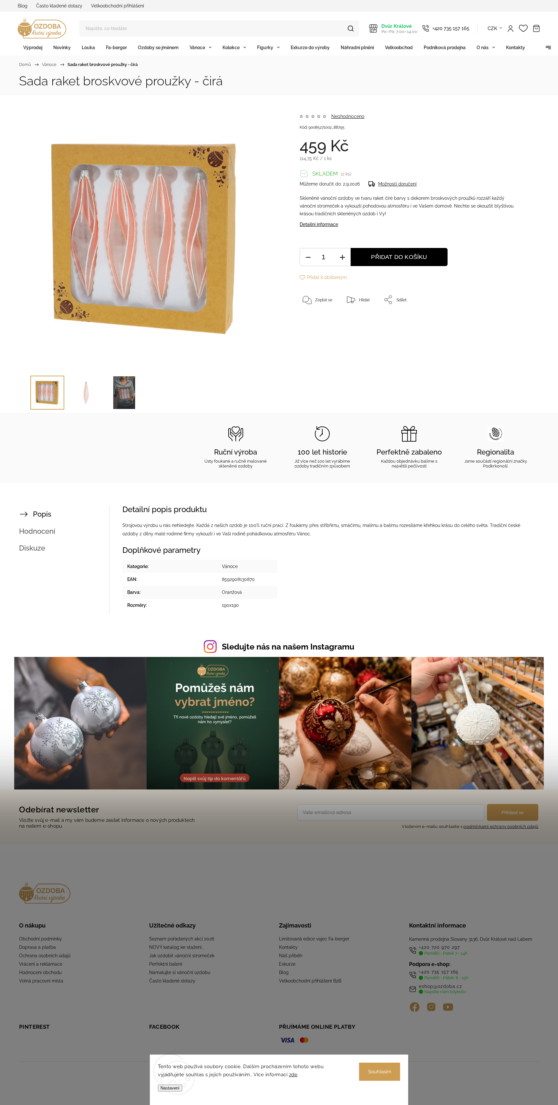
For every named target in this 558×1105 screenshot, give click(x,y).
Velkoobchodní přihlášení (117, 5)
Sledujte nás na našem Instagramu (288, 646)
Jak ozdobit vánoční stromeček (181, 955)
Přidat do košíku (399, 257)
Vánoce (230, 566)
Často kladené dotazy (59, 5)
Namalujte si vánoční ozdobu (179, 972)
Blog (22, 5)
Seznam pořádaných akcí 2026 (181, 938)
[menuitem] (32, 47)
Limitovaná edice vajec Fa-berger (314, 938)
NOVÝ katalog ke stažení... (176, 947)
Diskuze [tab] (32, 548)
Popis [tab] (42, 514)
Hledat (351, 28)
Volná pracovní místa (41, 980)
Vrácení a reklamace (40, 964)
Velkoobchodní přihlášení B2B (310, 980)
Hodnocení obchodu (40, 972)
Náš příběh (290, 955)
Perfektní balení (165, 964)
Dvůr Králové (399, 28)
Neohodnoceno (347, 116)
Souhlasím (379, 1072)
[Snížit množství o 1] (308, 257)
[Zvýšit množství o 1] (342, 257)
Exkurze (287, 964)
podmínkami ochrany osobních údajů (500, 826)
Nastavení (170, 1088)
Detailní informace (319, 224)
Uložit (315, 320)
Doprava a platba (37, 947)
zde (293, 1075)
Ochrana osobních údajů (44, 955)
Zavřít (507, 321)
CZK (493, 28)
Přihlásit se (512, 812)
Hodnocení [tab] (37, 531)
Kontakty (288, 947)
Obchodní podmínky (40, 938)
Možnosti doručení (397, 184)
